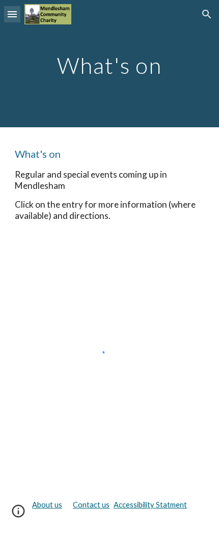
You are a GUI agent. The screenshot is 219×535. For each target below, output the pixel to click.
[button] (12, 14)
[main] (110, 63)
